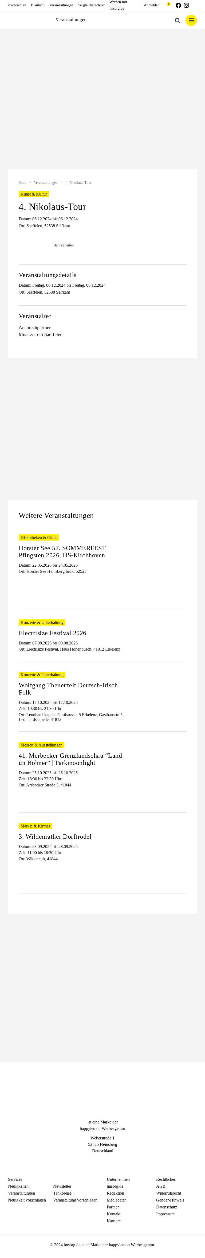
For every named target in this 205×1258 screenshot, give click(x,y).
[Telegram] (112, 1161)
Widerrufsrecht (168, 1193)
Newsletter (62, 1186)
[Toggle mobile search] (177, 20)
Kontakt (113, 1214)
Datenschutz (166, 1207)
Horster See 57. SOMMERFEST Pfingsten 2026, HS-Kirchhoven (62, 552)
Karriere (114, 1221)
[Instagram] (102, 1161)
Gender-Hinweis (170, 1200)
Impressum (165, 1214)
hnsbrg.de (115, 1186)
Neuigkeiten (18, 1186)
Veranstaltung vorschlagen (75, 1200)
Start (22, 183)
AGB (160, 1186)
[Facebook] (93, 1161)
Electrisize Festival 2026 (52, 633)
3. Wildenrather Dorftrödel (55, 836)
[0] (166, 5)
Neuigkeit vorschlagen (27, 1200)
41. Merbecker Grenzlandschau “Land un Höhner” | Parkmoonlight (70, 759)
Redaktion (115, 1193)
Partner (113, 1207)
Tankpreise (62, 1193)
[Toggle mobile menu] (191, 20)
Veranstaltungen (46, 183)
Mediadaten (117, 1200)
